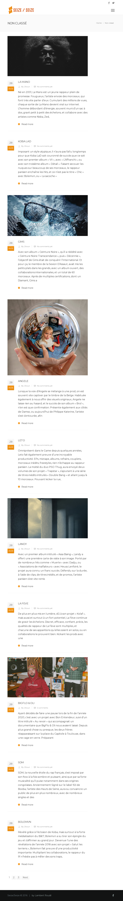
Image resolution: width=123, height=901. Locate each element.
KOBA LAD (24, 141)
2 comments (42, 708)
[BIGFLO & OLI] (48, 677)
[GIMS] (48, 215)
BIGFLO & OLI (26, 703)
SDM (21, 762)
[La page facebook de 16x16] (109, 3)
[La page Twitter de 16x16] (113, 3)
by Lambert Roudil (41, 895)
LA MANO (24, 81)
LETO (21, 440)
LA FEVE (23, 603)
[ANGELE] (48, 337)
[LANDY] (48, 518)
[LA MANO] (48, 56)
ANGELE (23, 381)
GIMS (21, 241)
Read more (27, 124)
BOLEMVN (24, 821)
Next (25, 877)
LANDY (22, 543)
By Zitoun (25, 86)
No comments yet (44, 86)
